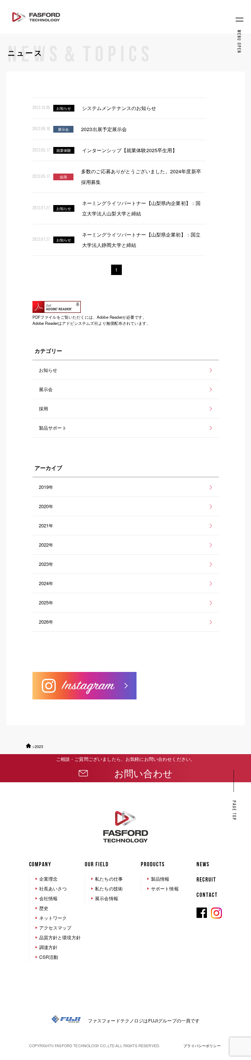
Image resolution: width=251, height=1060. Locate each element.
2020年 (46, 506)
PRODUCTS (153, 865)
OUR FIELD (97, 865)
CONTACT (207, 895)
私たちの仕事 (109, 878)
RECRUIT (206, 880)
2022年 (46, 544)
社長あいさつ (53, 888)
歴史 (43, 908)
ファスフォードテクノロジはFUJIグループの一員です (144, 1020)
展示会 (46, 389)
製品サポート (53, 427)
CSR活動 (48, 957)
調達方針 (48, 947)
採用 (43, 408)
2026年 (46, 621)
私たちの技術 (109, 888)
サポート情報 (165, 888)
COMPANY (40, 865)
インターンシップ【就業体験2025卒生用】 (129, 150)
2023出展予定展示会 (104, 129)
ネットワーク (53, 918)
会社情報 (48, 898)
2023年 (46, 564)
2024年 (46, 583)
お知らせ (48, 370)
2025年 (46, 602)
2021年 (46, 525)
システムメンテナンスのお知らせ (119, 108)
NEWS (203, 865)
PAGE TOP (233, 811)
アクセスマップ (55, 927)
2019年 (46, 487)
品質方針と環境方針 (60, 937)
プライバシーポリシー (202, 1045)
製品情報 (160, 878)
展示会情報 (106, 898)
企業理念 (48, 878)
